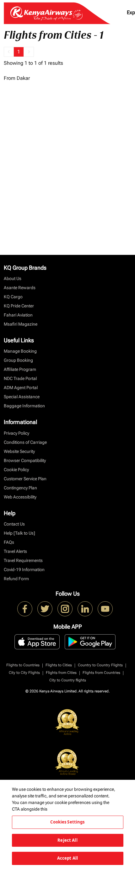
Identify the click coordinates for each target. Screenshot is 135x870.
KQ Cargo (13, 296)
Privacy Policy (16, 433)
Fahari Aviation (18, 314)
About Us (12, 278)
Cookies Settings (67, 822)
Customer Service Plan (25, 478)
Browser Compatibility (25, 460)
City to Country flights (67, 680)
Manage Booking (20, 351)
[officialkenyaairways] (65, 608)
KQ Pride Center (19, 305)
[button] (9, 52)
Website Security (19, 451)
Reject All (67, 840)
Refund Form (16, 578)
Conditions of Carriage (25, 442)
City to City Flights (24, 672)
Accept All (67, 858)
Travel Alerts (15, 551)
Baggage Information (24, 405)
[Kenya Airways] (24, 608)
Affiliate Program (20, 369)
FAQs (9, 542)
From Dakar (17, 78)
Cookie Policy (16, 469)
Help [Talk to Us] (19, 533)
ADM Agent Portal (21, 387)
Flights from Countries (101, 672)
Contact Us (14, 523)
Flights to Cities (59, 665)
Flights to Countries (23, 665)
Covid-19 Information (24, 569)
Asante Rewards (19, 287)
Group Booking (18, 360)
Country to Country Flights (100, 665)
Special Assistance (22, 396)
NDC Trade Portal (20, 378)
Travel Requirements (23, 560)
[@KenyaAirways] (44, 608)
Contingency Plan (20, 487)
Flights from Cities (61, 672)
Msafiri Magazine (20, 324)
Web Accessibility (20, 496)
